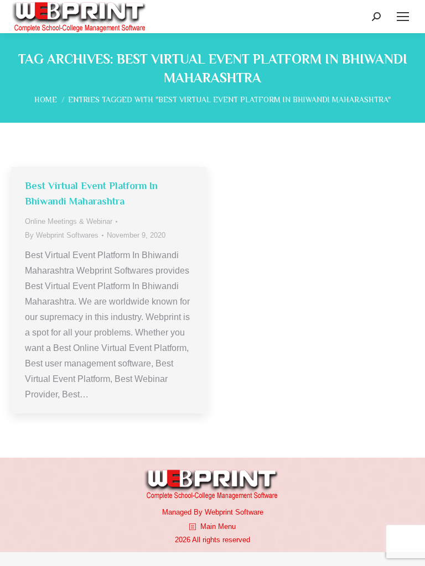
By (62, 235)
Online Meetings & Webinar (68, 221)
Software (249, 512)
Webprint (219, 512)
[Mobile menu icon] (403, 17)
